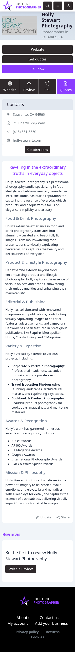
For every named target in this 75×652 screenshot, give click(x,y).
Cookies (37, 637)
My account (17, 623)
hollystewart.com (27, 140)
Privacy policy (27, 632)
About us (24, 617)
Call (47, 90)
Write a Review (21, 569)
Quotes (66, 90)
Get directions (37, 150)
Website (37, 49)
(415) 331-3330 (24, 131)
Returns (53, 632)
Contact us (49, 617)
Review (29, 90)
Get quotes (37, 59)
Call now (37, 69)
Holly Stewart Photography (57, 20)
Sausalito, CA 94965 (29, 114)
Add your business (51, 623)
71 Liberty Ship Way (29, 123)
